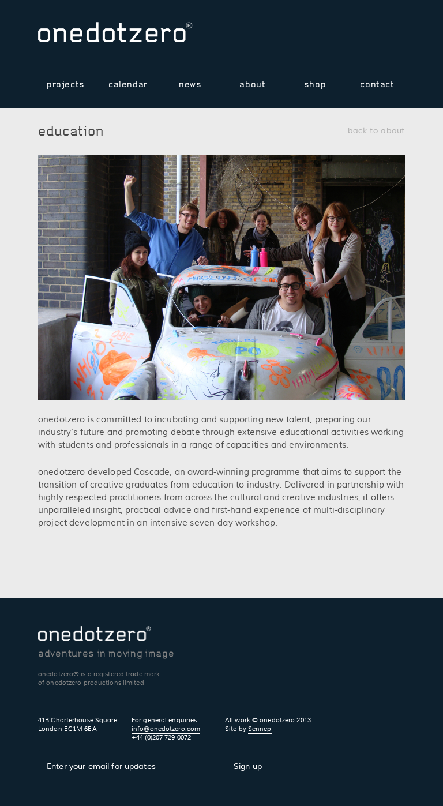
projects (66, 84)
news (190, 84)
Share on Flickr (398, 36)
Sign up (248, 767)
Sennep (260, 729)
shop (315, 84)
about (252, 84)
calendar (128, 84)
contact (377, 84)
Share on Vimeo (347, 36)
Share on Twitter (364, 36)
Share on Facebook (381, 36)
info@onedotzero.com (166, 729)
